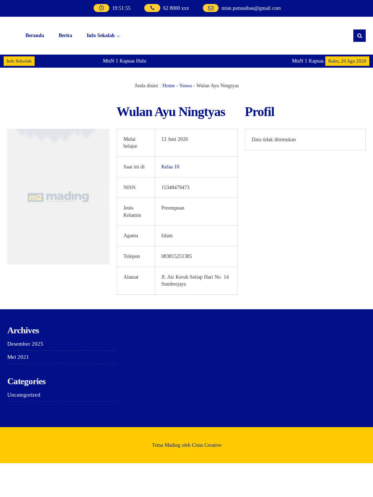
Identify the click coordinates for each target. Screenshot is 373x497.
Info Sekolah (101, 35)
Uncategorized (23, 395)
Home (168, 85)
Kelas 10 (170, 167)
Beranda (34, 35)
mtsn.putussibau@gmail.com (251, 8)
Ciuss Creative (206, 445)
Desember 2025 (25, 344)
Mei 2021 (18, 357)
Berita (65, 35)
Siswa (186, 85)
